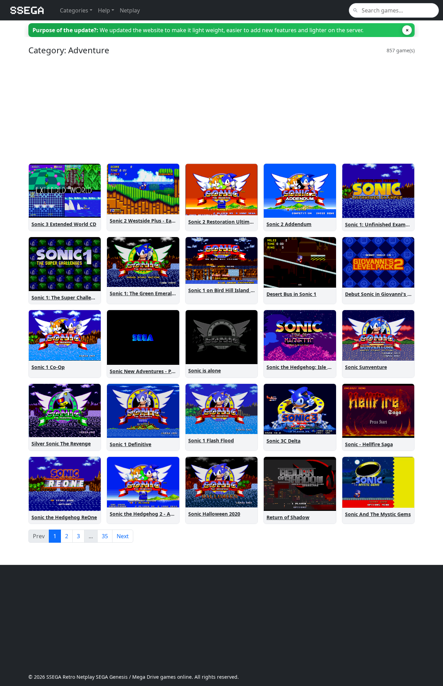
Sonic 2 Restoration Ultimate (222, 221)
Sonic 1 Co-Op (48, 367)
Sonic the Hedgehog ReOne (64, 517)
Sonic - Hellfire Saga (369, 444)
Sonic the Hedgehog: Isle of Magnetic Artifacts (322, 367)
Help (104, 10)
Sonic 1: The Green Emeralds (143, 293)
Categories (74, 10)
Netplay (130, 10)
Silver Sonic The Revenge (61, 443)
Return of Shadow (287, 517)
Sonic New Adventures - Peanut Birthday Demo (166, 371)
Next (123, 536)
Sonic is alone (204, 370)
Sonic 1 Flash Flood (211, 440)
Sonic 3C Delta (283, 440)
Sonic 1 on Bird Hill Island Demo (226, 290)
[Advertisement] (221, 109)
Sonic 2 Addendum (288, 224)
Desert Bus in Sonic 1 (291, 294)
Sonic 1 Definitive (130, 444)
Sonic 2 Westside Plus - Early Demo (151, 220)
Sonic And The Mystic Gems (378, 514)
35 (105, 536)
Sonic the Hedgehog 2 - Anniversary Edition (162, 514)
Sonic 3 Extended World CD (63, 224)
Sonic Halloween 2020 (214, 514)
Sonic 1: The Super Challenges (66, 297)
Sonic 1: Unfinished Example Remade (389, 224)
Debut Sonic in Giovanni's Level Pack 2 (391, 294)
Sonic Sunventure (366, 367)
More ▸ (88, 211)
